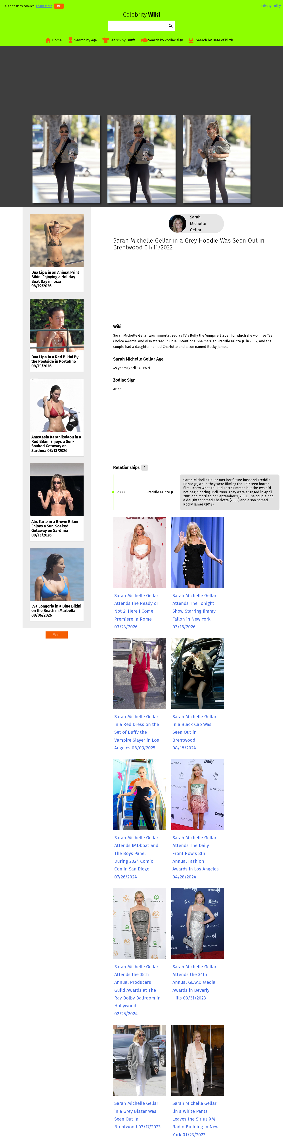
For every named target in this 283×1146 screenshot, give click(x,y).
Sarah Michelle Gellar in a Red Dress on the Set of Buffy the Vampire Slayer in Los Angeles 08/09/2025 (136, 732)
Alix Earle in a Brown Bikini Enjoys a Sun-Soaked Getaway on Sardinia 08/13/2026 (54, 528)
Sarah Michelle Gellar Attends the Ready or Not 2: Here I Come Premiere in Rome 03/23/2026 (136, 611)
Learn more (44, 6)
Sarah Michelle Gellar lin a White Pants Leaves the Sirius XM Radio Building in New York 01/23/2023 (195, 1119)
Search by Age (85, 40)
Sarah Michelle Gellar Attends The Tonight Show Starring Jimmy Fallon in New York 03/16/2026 (194, 611)
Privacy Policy (271, 6)
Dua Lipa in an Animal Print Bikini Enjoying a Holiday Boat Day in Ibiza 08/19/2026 (55, 279)
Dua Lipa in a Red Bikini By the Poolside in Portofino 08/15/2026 (54, 361)
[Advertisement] (141, 80)
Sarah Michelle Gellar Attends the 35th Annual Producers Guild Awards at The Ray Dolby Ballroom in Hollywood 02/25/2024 (137, 990)
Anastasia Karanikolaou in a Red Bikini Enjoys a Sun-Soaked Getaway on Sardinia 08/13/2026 (56, 444)
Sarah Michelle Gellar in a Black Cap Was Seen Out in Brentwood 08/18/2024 (194, 732)
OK (59, 6)
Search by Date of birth (214, 40)
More (57, 635)
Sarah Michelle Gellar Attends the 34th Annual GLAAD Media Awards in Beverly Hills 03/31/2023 (194, 982)
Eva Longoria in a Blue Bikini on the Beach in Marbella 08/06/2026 (56, 610)
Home (57, 40)
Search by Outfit (123, 40)
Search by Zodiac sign (165, 40)
